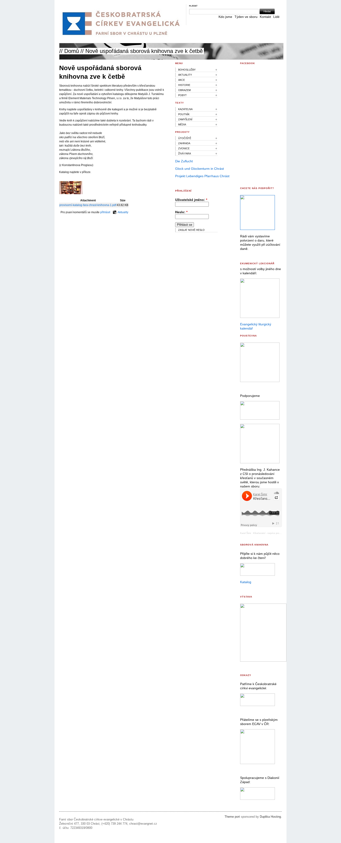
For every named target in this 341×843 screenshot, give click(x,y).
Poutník (184, 114)
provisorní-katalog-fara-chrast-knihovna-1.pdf (87, 205)
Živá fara (184, 153)
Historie (184, 85)
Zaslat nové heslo (191, 230)
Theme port (232, 816)
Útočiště (184, 138)
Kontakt (265, 17)
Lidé (276, 17)
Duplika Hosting (270, 816)
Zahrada (184, 143)
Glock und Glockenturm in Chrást (199, 168)
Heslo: (181, 212)
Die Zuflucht (184, 161)
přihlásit (105, 212)
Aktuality (123, 212)
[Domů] (120, 37)
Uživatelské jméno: (191, 200)
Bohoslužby (187, 69)
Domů (71, 51)
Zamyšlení (185, 119)
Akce (181, 79)
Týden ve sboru (246, 17)
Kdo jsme (225, 17)
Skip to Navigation (272, 2)
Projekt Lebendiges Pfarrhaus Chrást (202, 176)
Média (182, 124)
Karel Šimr (245, 533)
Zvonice (184, 148)
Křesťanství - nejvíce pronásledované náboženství (280, 533)
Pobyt (182, 95)
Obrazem (184, 90)
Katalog (245, 582)
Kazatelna (185, 109)
